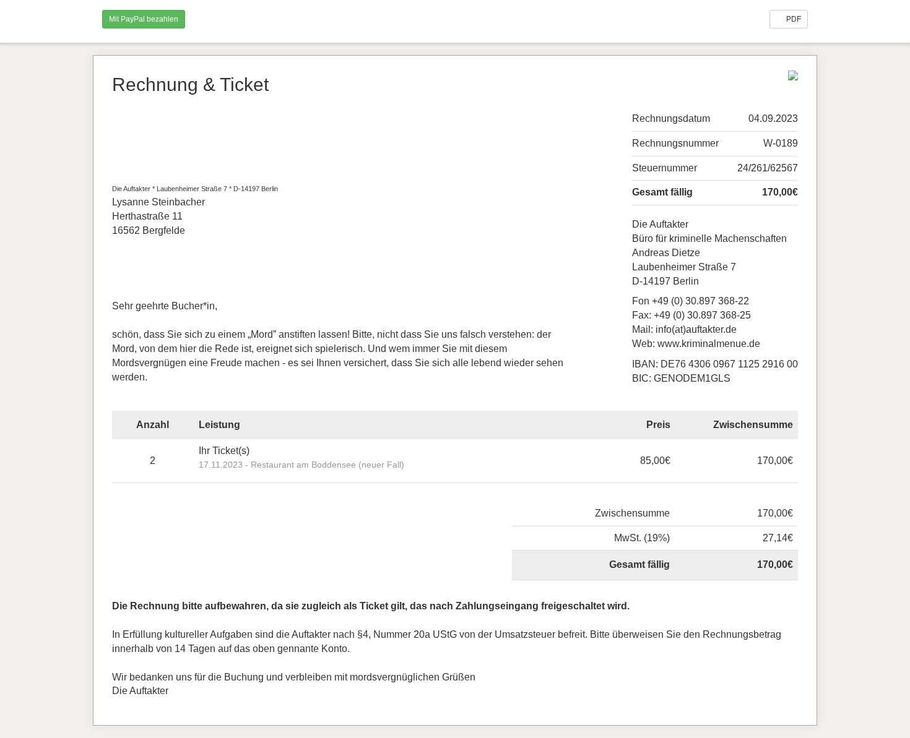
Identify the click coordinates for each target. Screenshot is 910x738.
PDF (792, 19)
